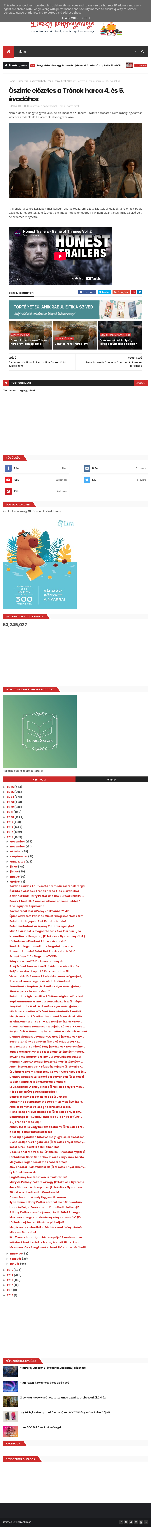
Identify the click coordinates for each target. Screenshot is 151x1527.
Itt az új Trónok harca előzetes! (31, 1132)
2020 (11, 817)
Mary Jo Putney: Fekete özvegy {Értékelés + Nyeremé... (47, 1182)
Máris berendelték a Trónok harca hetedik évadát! (45, 1011)
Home (12, 81)
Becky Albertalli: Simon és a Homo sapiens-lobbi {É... (45, 901)
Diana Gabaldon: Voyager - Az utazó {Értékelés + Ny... (46, 1036)
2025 (10, 792)
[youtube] (141, 1522)
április (14, 881)
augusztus (18, 861)
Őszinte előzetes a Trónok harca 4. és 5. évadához (44, 891)
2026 (10, 787)
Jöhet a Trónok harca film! (71, 344)
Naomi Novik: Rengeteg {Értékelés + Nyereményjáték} (47, 936)
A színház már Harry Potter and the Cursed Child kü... (46, 896)
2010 (10, 1295)
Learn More (70, 18)
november (18, 846)
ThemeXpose (23, 1522)
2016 (10, 837)
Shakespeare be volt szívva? (29, 991)
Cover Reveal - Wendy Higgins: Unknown (37, 1197)
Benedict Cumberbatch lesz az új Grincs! (38, 1097)
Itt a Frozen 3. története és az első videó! (45, 1383)
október (16, 851)
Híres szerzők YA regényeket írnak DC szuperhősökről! (47, 1247)
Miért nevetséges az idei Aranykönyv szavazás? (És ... (46, 1217)
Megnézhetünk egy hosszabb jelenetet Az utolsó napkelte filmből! (55, 65)
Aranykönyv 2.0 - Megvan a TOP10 (33, 956)
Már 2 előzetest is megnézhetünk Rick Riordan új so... (46, 931)
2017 (10, 832)
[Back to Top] (146, 1522)
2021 (10, 812)
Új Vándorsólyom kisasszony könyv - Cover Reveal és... (47, 1072)
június (14, 871)
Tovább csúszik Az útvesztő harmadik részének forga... (48, 886)
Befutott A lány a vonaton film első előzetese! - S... (44, 1041)
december (18, 841)
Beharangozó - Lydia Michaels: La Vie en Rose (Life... (45, 1117)
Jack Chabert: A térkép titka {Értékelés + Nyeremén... (46, 1187)
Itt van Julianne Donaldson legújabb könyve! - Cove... (47, 1026)
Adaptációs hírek (20, 335)
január (15, 1264)
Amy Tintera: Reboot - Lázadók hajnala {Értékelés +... (46, 1066)
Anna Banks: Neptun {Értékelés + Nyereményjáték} (45, 986)
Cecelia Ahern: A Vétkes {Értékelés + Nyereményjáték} (47, 1152)
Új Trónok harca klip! (23, 1172)
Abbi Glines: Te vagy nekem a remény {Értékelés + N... (46, 1127)
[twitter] (131, 1522)
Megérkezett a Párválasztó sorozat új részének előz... (46, 1016)
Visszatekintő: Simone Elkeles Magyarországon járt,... (46, 976)
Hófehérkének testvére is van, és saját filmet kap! (44, 1242)
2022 (10, 807)
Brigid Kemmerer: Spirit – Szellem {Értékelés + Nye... (45, 1021)
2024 (11, 797)
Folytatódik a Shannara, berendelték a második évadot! (48, 1031)
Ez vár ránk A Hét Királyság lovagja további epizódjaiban (118, 342)
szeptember (19, 856)
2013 (10, 1280)
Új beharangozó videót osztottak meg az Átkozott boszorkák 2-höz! (63, 1397)
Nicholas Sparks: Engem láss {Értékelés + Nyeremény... (47, 1142)
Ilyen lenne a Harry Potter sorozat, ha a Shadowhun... (46, 1202)
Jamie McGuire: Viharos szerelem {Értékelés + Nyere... (47, 1052)
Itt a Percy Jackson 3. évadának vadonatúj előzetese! (53, 1368)
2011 (10, 1290)
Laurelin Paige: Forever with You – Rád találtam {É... (45, 1207)
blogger (141, 382)
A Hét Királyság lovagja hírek (115, 335)
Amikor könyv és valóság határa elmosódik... (40, 1107)
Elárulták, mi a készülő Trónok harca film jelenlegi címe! (28, 342)
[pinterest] (136, 1522)
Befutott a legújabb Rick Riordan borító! (37, 921)
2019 (10, 822)
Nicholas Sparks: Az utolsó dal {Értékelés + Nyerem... (45, 1112)
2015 (10, 1270)
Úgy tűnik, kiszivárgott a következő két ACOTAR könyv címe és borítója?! (65, 1412)
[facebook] (121, 1522)
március (16, 1253)
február (16, 1259)
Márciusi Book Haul (22, 1232)
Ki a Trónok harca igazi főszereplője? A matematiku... (46, 1237)
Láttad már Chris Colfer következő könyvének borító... (47, 1157)
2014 (10, 1275)
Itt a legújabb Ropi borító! (27, 906)
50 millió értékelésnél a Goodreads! (34, 1192)
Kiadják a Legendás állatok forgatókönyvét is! (41, 946)
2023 (10, 802)
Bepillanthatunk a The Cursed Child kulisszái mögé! (45, 1001)
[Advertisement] (75, 657)
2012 (10, 1285)
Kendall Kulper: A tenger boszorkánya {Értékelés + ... (46, 1061)
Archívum (39, 779)
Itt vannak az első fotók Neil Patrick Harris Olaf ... (43, 951)
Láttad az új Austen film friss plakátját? (36, 1222)
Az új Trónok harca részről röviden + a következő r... (45, 966)
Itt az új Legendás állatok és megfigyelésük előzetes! (46, 1137)
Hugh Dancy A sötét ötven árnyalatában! (38, 1177)
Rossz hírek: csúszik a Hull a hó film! (34, 1147)
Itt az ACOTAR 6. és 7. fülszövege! (40, 1427)
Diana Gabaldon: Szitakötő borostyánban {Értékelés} (46, 1077)
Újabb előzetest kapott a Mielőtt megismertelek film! (46, 916)
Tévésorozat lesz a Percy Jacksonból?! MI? (39, 911)
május (14, 877)
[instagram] (126, 1522)
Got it (86, 18)
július (14, 866)
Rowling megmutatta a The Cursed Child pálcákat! (45, 1057)
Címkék (111, 779)
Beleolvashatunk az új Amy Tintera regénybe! (41, 926)
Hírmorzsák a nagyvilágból (31, 81)
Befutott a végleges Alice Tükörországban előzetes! (46, 996)
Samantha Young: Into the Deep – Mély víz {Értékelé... (46, 1102)
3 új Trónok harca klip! (25, 1122)
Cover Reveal (119, 65)
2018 (10, 827)
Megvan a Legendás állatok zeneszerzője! (39, 1162)
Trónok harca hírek (56, 81)
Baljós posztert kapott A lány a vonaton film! (40, 971)
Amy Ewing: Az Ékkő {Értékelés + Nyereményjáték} (44, 1006)
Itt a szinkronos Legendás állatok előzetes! (39, 981)
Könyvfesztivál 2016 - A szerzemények (36, 961)
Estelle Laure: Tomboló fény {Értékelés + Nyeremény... (47, 1046)
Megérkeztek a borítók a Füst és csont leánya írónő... (46, 1227)
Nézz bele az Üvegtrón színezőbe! (33, 1092)
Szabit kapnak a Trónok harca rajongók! (37, 1082)
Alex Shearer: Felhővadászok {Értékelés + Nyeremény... (47, 1167)
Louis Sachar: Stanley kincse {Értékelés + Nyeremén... (46, 1087)
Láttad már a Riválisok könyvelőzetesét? (37, 941)
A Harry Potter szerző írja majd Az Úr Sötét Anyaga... (45, 1212)
